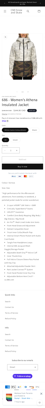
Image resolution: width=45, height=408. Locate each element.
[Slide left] (17, 92)
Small (16, 140)
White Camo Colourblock (16, 130)
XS (6, 140)
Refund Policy (10, 318)
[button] (5, 11)
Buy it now (22, 166)
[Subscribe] (35, 367)
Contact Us (9, 307)
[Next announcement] (40, 3)
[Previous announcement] (4, 3)
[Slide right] (28, 92)
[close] (41, 393)
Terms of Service (11, 313)
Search (7, 301)
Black (36, 130)
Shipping (4, 114)
